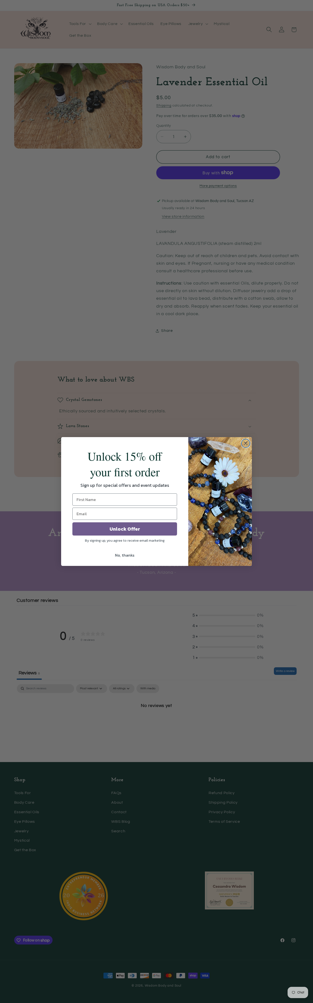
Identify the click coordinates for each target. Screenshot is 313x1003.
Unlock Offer (125, 529)
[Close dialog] (245, 443)
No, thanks (124, 555)
